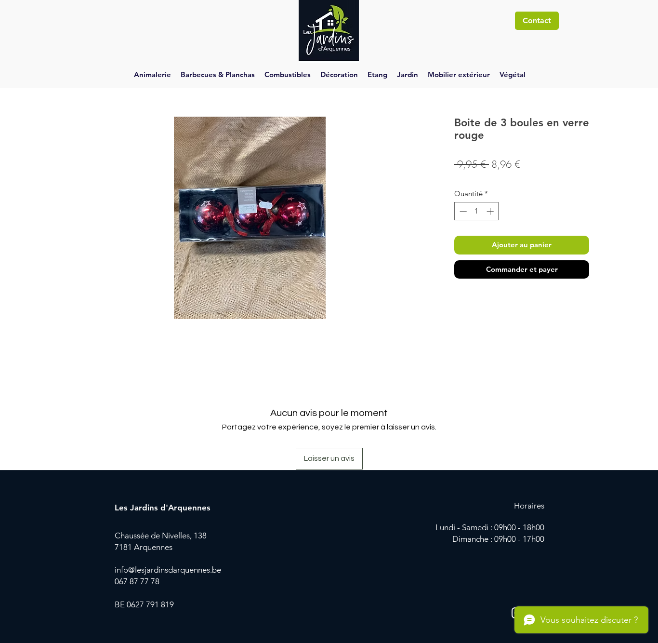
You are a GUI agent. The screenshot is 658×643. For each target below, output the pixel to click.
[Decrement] (462, 211)
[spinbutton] (477, 211)
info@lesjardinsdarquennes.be (168, 570)
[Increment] (491, 211)
